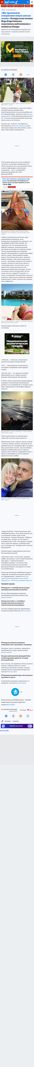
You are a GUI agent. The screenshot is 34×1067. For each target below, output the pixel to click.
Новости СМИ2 (4, 730)
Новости (3, 5)
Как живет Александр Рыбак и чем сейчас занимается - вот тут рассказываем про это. (16, 578)
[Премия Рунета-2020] (16, 2)
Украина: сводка (19, 5)
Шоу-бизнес (8, 721)
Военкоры (10, 5)
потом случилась (20, 126)
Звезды (3, 9)
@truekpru (11, 704)
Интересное (15, 721)
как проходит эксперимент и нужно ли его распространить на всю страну (16, 181)
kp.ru (31, 710)
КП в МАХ (27, 5)
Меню (2, 2)
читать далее (6, 597)
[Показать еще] (28, 75)
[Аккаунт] (32, 2)
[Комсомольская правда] (10, 2)
